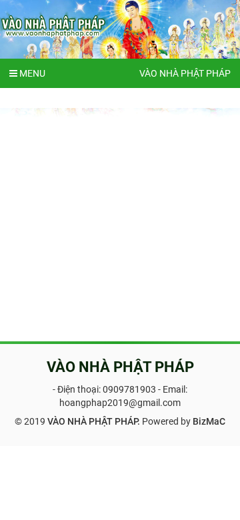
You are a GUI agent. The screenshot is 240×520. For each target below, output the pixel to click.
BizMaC (209, 421)
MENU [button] (31, 73)
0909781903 (129, 389)
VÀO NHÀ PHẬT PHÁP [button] (185, 73)
